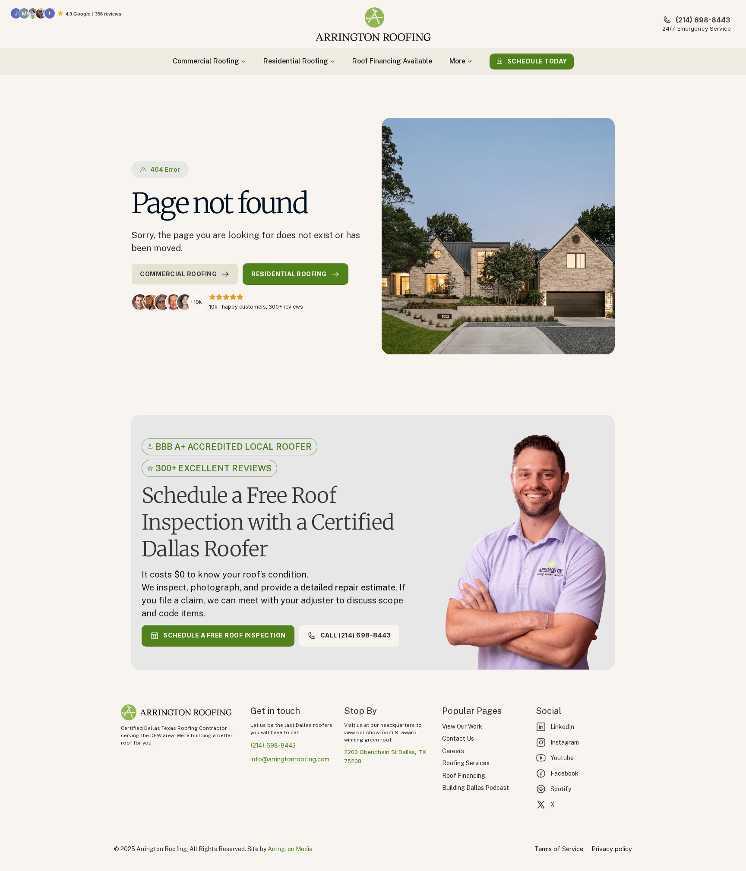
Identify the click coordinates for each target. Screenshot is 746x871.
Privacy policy (612, 848)
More (457, 61)
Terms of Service (558, 848)
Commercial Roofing (206, 61)
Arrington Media (290, 849)
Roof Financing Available (392, 61)
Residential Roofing (295, 61)
